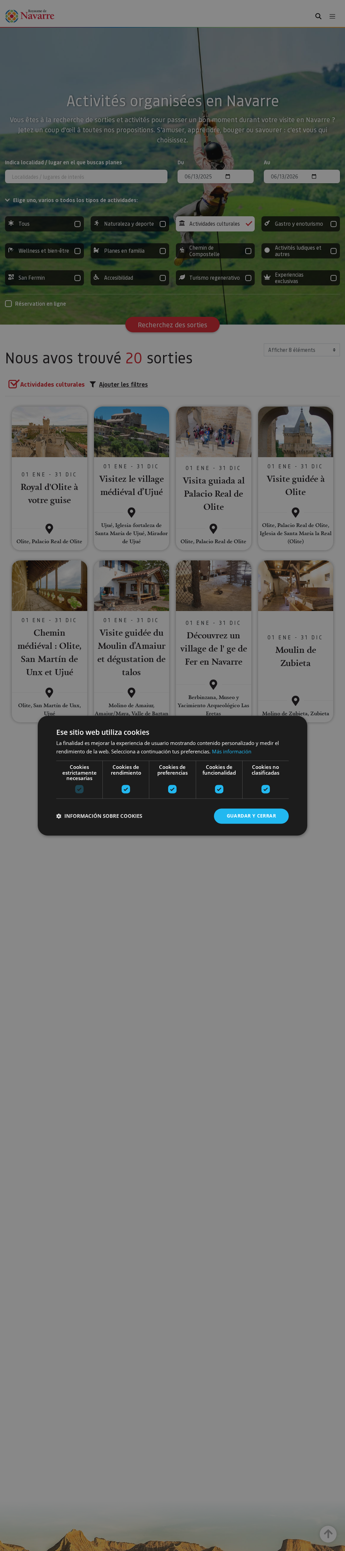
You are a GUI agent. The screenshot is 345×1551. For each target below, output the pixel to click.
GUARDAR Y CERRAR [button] (251, 815)
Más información (231, 751)
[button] (99, 816)
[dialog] (172, 775)
